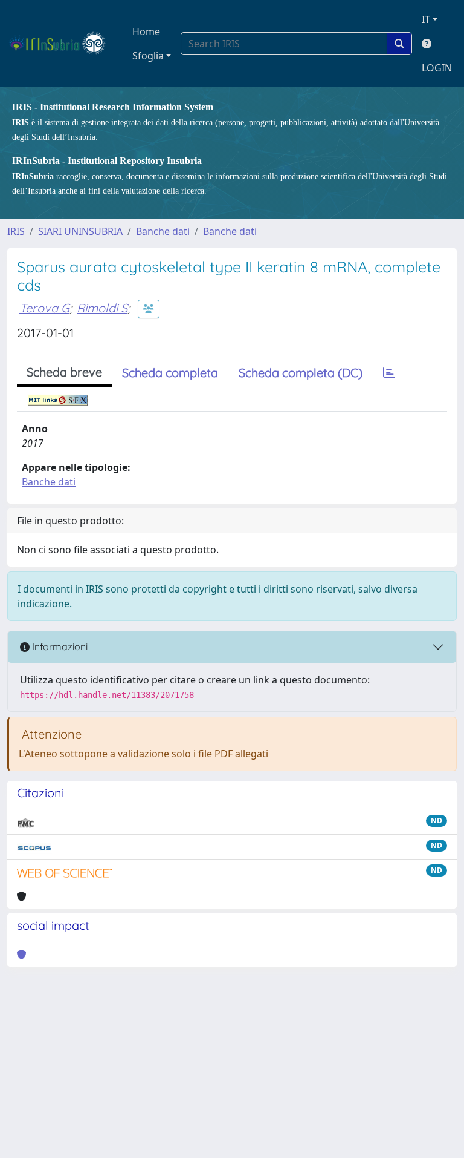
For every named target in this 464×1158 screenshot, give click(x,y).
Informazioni (59, 646)
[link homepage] (62, 43)
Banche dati (163, 231)
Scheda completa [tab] (170, 372)
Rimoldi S (102, 307)
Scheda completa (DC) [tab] (300, 372)
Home (146, 31)
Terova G (44, 307)
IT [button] (426, 19)
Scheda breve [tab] (64, 372)
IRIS (16, 231)
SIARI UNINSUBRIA (80, 231)
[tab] (389, 373)
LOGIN (437, 67)
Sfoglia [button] (148, 55)
